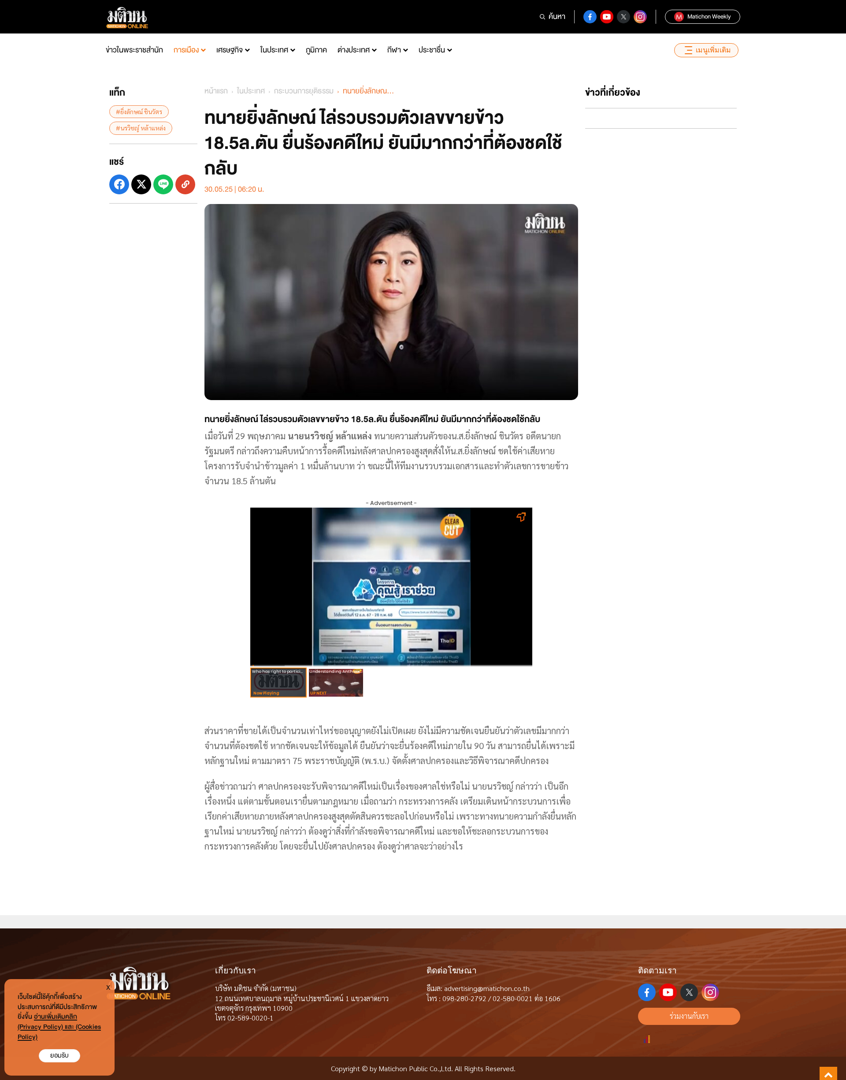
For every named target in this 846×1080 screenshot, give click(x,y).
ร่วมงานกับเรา (689, 1016)
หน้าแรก (216, 91)
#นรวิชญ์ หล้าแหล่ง (141, 128)
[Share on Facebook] (119, 184)
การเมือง (186, 50)
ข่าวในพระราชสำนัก (134, 50)
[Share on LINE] (163, 184)
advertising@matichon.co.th (487, 988)
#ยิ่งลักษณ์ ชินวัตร (139, 111)
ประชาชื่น (432, 50)
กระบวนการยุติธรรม (304, 91)
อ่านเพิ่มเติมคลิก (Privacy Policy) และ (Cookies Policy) (59, 1027)
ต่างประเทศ (354, 50)
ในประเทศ (274, 50)
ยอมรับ (59, 1055)
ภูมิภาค (316, 50)
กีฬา (394, 50)
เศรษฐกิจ (229, 50)
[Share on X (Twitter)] (141, 184)
